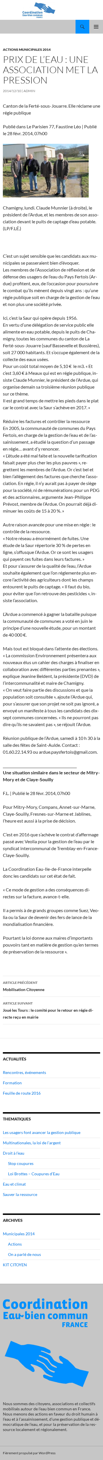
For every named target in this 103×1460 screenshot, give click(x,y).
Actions (15, 1244)
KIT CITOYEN (15, 1264)
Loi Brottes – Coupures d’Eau (34, 1173)
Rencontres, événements (24, 1072)
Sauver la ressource (20, 1194)
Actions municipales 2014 (27, 49)
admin (29, 91)
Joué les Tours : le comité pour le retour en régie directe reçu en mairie (48, 1010)
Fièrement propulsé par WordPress (29, 1453)
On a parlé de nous (24, 1254)
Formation (12, 1082)
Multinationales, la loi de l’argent (32, 1142)
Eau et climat (14, 1184)
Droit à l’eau (13, 1153)
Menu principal (96, 27)
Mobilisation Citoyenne (23, 986)
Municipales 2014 (19, 1233)
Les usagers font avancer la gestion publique (41, 1132)
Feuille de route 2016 (22, 1093)
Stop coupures (20, 1163)
